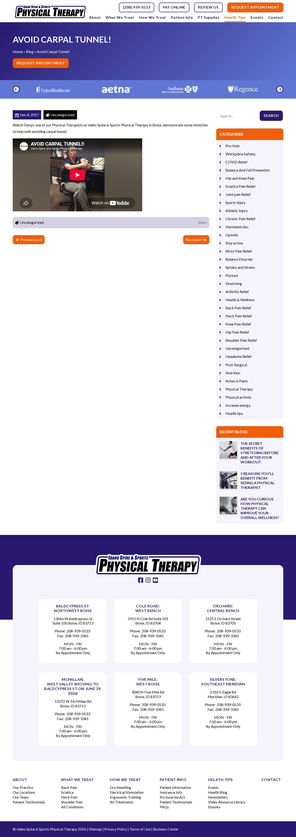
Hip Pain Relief (237, 332)
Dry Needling (120, 787)
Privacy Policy (115, 829)
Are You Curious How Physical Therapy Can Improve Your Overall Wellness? (259, 508)
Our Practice (23, 787)
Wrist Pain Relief (238, 251)
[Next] (279, 89)
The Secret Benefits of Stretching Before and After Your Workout (259, 452)
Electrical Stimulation (127, 792)
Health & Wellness (240, 299)
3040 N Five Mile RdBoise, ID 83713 (148, 694)
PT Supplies (208, 17)
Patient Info (182, 17)
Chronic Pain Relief (240, 218)
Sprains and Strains (240, 267)
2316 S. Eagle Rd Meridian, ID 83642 (223, 694)
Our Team (20, 797)
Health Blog (217, 792)
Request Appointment (41, 63)
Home (18, 51)
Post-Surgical (236, 364)
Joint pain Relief (238, 194)
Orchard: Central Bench (223, 608)
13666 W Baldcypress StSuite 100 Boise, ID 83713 (72, 620)
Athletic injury (236, 210)
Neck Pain (69, 797)
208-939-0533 (78, 631)
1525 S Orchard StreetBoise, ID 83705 (223, 620)
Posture (231, 275)
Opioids (231, 235)
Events (257, 17)
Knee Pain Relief (238, 324)
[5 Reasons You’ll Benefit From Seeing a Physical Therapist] (228, 480)
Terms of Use (140, 829)
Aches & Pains (236, 381)
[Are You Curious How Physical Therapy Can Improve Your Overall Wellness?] (228, 505)
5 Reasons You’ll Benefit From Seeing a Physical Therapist (257, 480)
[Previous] (16, 89)
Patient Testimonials (29, 802)
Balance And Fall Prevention (247, 170)
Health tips (234, 413)
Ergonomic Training (125, 797)
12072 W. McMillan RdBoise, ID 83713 (73, 703)
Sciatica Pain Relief (240, 186)
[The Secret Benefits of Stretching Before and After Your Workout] (228, 450)
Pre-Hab (232, 146)
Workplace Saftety (240, 154)
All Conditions (72, 807)
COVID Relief (236, 162)
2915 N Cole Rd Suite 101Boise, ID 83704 (148, 620)
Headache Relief (238, 356)
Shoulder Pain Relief (241, 340)
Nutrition (232, 373)
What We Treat (119, 17)
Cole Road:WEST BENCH (148, 608)
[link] (140, 580)
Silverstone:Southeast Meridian (223, 681)
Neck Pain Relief (238, 316)
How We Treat (152, 17)
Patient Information (175, 787)
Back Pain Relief (238, 308)
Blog (30, 51)
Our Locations (24, 792)
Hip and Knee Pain (239, 178)
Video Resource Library (226, 802)
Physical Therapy (239, 389)
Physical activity (238, 397)
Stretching (233, 283)
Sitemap (95, 829)
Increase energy (237, 405)
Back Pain (69, 787)
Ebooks (214, 807)
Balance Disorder (239, 259)
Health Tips (235, 17)
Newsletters (218, 797)
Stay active (234, 243)
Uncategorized (237, 348)
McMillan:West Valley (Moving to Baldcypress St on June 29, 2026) (73, 686)
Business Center (166, 829)
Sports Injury (235, 202)
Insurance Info (171, 792)
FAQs (164, 807)
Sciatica (67, 792)
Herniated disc (237, 227)
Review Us (208, 7)
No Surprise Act (172, 797)
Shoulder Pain (72, 802)
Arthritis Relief (237, 291)
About (95, 17)
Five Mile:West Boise (148, 681)
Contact (275, 17)
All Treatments (121, 802)
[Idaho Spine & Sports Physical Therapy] (148, 565)
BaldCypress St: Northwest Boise (73, 608)
